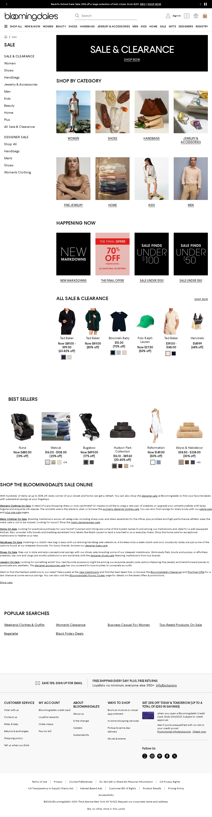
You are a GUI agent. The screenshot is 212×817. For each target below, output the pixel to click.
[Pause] (205, 4)
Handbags (11, 77)
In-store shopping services (123, 720)
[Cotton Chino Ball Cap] (145, 321)
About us (78, 713)
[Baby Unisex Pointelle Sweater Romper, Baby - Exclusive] (119, 321)
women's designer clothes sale (121, 509)
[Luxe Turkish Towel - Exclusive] (122, 426)
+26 (198, 462)
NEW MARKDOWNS (73, 280)
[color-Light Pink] (124, 353)
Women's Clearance (71, 625)
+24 (65, 462)
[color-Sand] (181, 462)
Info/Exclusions (166, 685)
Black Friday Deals (70, 633)
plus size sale (13, 512)
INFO (143, 4)
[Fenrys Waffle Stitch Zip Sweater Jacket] (66, 321)
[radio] (63, 357)
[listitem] (106, 4)
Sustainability (81, 734)
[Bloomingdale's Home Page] (31, 17)
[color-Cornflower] (159, 462)
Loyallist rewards (49, 717)
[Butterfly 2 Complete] (89, 426)
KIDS (151, 205)
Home (8, 113)
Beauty (9, 106)
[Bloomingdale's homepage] (6, 37)
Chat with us (11, 710)
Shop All (10, 144)
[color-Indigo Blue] (92, 462)
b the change (81, 720)
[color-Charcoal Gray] (114, 466)
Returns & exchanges (16, 731)
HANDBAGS (151, 138)
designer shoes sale (102, 555)
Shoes (8, 70)
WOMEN (73, 138)
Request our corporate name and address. (143, 801)
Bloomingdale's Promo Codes (87, 575)
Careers (78, 727)
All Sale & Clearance (19, 127)
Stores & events (117, 738)
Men (7, 91)
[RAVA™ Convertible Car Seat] (22, 426)
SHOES (112, 138)
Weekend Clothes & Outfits (24, 625)
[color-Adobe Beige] (126, 466)
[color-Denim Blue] (193, 462)
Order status (46, 724)
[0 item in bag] (205, 16)
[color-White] (48, 462)
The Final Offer (196, 572)
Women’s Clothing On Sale (15, 505)
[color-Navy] (63, 357)
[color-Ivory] (59, 462)
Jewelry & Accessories (20, 84)
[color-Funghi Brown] (187, 462)
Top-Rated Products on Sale (180, 625)
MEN (191, 205)
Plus (7, 120)
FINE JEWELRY (73, 205)
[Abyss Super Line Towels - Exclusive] (189, 426)
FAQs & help (11, 724)
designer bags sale (96, 545)
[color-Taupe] (168, 353)
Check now (199, 731)
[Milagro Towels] (56, 426)
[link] (66, 348)
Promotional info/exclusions (174, 731)
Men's (8, 158)
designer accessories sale (50, 565)
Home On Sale (8, 529)
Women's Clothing (17, 172)
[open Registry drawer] (196, 16)
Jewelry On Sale (9, 562)
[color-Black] (86, 462)
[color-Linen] (53, 462)
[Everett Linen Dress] (156, 426)
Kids (7, 98)
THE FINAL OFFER (112, 280)
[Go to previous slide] (6, 4)
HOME (112, 205)
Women (10, 63)
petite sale (205, 509)
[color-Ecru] (69, 357)
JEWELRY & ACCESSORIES (191, 140)
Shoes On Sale (8, 552)
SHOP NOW (154, 4)
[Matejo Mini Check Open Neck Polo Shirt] (171, 321)
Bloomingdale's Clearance (166, 572)
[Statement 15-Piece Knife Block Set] (197, 321)
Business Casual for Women (129, 625)
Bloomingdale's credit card (55, 710)
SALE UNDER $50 (190, 280)
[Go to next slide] (200, 4)
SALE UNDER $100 (152, 280)
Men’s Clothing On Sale (13, 519)
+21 (131, 466)
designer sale (149, 495)
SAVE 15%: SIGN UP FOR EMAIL (62, 683)
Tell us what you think (16, 745)
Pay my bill (45, 731)
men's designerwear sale (85, 522)
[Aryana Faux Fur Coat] (93, 321)
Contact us (10, 717)
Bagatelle (11, 633)
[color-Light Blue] (119, 353)
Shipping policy (13, 738)
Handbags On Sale (11, 542)
